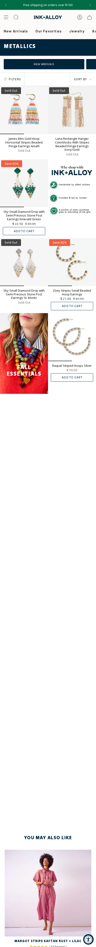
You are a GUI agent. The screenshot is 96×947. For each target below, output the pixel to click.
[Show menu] (6, 17)
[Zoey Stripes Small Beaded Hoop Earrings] (72, 262)
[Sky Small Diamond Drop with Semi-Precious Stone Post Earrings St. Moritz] (24, 262)
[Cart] (89, 17)
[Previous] (6, 5)
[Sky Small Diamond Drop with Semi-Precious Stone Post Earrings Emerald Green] (24, 183)
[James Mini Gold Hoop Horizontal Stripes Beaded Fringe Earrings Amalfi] (24, 110)
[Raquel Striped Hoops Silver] (72, 337)
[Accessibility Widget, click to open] (88, 939)
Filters (15, 79)
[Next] (90, 5)
